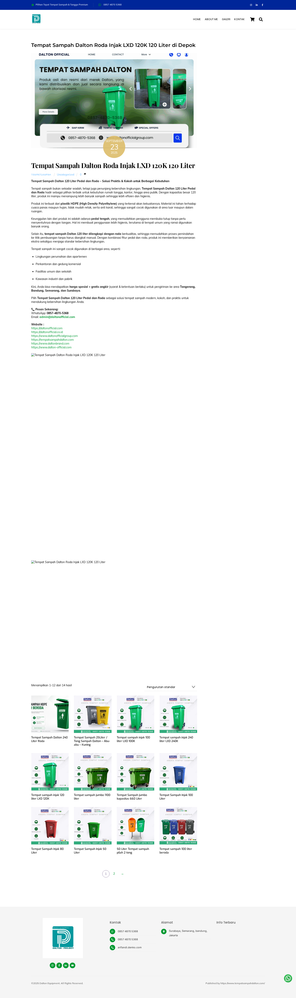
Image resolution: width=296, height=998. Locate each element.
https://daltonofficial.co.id (47, 332)
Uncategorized (65, 174)
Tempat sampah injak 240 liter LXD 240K (176, 739)
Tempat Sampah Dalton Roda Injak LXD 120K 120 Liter (113, 165)
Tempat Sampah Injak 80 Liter (47, 851)
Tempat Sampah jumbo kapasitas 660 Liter (132, 797)
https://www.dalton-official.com (51, 347)
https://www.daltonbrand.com (50, 343)
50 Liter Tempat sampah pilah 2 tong (133, 851)
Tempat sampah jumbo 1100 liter (92, 797)
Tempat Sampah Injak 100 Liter (176, 797)
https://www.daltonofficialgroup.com (54, 336)
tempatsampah (41, 174)
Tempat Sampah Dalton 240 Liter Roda (49, 739)
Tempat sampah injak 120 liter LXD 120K (47, 797)
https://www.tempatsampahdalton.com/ (242, 983)
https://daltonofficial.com (46, 328)
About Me (211, 19)
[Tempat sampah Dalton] (36, 22)
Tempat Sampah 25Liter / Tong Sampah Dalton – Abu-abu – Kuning (92, 741)
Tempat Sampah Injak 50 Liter (90, 851)
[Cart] (252, 19)
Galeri (226, 19)
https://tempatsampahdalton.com (52, 340)
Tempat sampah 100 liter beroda (175, 851)
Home (197, 19)
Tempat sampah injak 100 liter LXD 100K (133, 739)
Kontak (239, 19)
